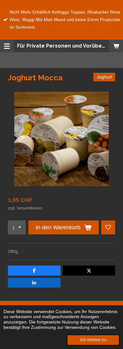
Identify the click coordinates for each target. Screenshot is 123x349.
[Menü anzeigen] (7, 46)
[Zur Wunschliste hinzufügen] (108, 227)
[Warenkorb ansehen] (116, 46)
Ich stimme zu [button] (93, 340)
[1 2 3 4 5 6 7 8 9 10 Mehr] (17, 227)
